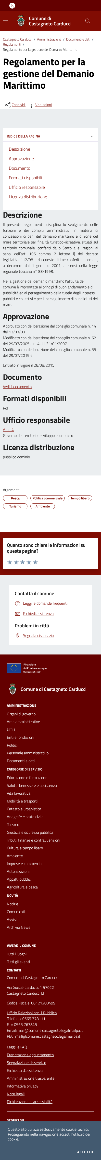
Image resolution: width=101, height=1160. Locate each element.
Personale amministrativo (28, 753)
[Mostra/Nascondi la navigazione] (5, 20)
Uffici (11, 729)
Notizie (12, 904)
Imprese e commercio (24, 863)
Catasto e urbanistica (24, 809)
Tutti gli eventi (18, 962)
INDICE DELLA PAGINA (23, 136)
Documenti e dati (78, 39)
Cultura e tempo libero (25, 848)
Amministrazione (49, 39)
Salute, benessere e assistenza (32, 785)
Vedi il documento (17, 387)
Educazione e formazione (27, 777)
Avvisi (11, 919)
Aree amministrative (23, 722)
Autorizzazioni (18, 871)
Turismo (13, 824)
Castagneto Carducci (17, 39)
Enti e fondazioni (20, 737)
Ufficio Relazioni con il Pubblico (32, 1013)
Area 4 (8, 429)
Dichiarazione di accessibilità (29, 1102)
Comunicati (16, 912)
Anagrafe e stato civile (25, 817)
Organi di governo (21, 714)
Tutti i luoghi (16, 954)
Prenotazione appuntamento (30, 1055)
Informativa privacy (22, 1086)
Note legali (16, 1094)
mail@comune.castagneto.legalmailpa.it (50, 1030)
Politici (12, 745)
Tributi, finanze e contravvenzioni (33, 840)
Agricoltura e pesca (22, 887)
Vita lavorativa (18, 793)
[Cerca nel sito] (88, 21)
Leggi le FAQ (17, 1047)
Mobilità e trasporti (22, 801)
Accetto (85, 1152)
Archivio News (18, 927)
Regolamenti (12, 44)
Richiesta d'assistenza (25, 1070)
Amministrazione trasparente (30, 1078)
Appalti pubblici (19, 879)
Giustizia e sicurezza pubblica (30, 832)
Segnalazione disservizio (26, 1062)
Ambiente (15, 856)
